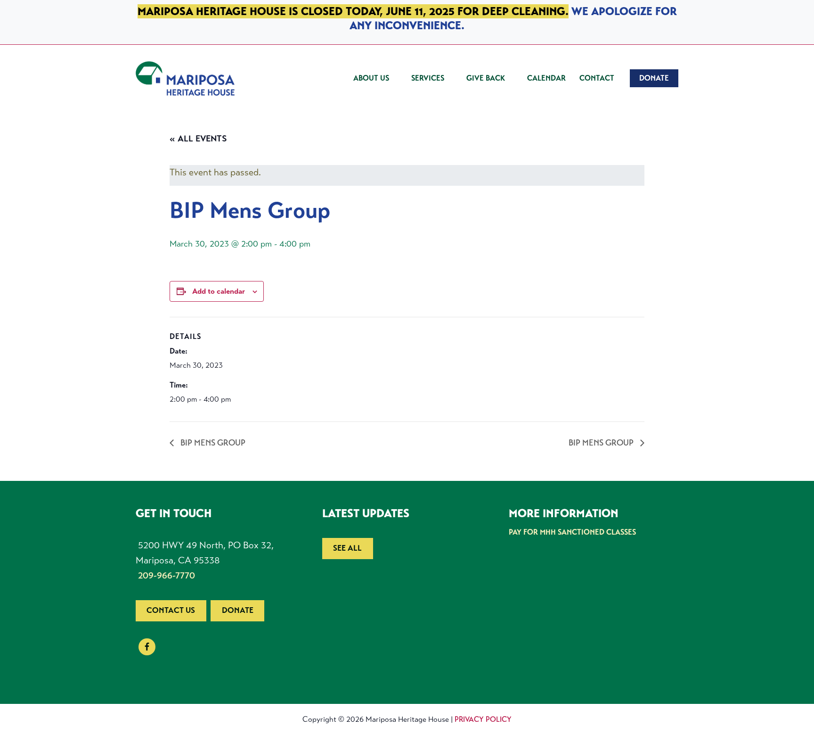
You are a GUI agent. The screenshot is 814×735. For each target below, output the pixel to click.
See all (347, 548)
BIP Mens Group (212, 443)
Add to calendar (218, 291)
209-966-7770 (166, 575)
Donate (237, 610)
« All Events (198, 138)
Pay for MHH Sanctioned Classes (572, 532)
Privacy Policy (483, 719)
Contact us (171, 610)
